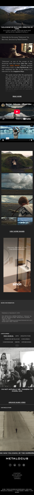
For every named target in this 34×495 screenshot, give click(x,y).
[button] (3, 375)
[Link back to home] (17, 460)
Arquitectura (26, 336)
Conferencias (8, 342)
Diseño (17, 342)
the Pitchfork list (22, 67)
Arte (17, 336)
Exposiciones (26, 342)
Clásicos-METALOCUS (12, 339)
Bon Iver (24, 63)
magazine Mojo (18, 71)
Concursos (25, 339)
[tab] (9, 336)
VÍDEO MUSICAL (9, 336)
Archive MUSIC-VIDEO (17, 402)
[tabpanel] (17, 376)
